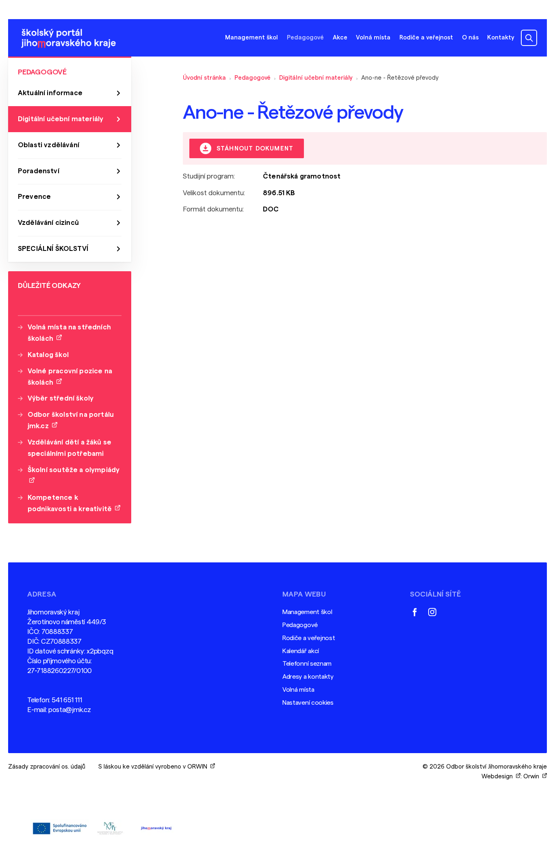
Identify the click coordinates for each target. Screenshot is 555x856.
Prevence (34, 196)
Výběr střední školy (60, 398)
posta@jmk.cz (69, 709)
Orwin (532, 776)
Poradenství (38, 171)
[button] (529, 38)
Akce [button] (340, 38)
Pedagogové (252, 78)
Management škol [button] (251, 38)
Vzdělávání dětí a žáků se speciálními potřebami (69, 448)
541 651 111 (67, 700)
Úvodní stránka (204, 78)
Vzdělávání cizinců (48, 222)
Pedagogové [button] (305, 38)
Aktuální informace (50, 92)
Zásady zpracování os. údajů (46, 767)
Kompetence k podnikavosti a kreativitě (71, 503)
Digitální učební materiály (316, 78)
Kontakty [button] (500, 38)
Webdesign (498, 776)
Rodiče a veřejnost (308, 638)
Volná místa (373, 38)
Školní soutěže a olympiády (73, 475)
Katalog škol (48, 354)
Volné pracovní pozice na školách (70, 377)
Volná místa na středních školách (69, 333)
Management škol (307, 612)
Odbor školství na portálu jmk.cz (71, 420)
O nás (470, 38)
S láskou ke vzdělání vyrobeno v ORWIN (154, 767)
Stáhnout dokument (254, 149)
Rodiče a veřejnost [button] (426, 38)
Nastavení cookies (308, 702)
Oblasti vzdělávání (48, 145)
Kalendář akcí (300, 651)
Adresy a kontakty (308, 676)
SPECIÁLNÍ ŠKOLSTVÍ (53, 248)
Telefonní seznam (307, 663)
